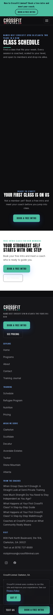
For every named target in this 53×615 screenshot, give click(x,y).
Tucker (7, 458)
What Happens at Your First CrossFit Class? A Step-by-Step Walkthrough (23, 514)
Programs (8, 357)
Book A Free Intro (26, 12)
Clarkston (8, 429)
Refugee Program (12, 400)
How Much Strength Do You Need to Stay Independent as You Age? (26, 496)
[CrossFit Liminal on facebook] (15, 563)
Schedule (8, 393)
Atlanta (7, 472)
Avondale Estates (12, 451)
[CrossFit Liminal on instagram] (6, 563)
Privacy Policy (13, 590)
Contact (7, 371)
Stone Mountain (12, 465)
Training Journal (12, 378)
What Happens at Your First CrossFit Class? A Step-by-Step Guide (23, 505)
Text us (10, 610)
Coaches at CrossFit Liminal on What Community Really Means (23, 523)
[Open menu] (47, 21)
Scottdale (8, 436)
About (6, 364)
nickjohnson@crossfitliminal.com (21, 553)
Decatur (7, 443)
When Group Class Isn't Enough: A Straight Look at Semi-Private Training (24, 488)
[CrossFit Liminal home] (12, 20)
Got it (13, 597)
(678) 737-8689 (24, 547)
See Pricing (13, 278)
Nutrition (8, 407)
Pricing (7, 414)
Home (6, 350)
